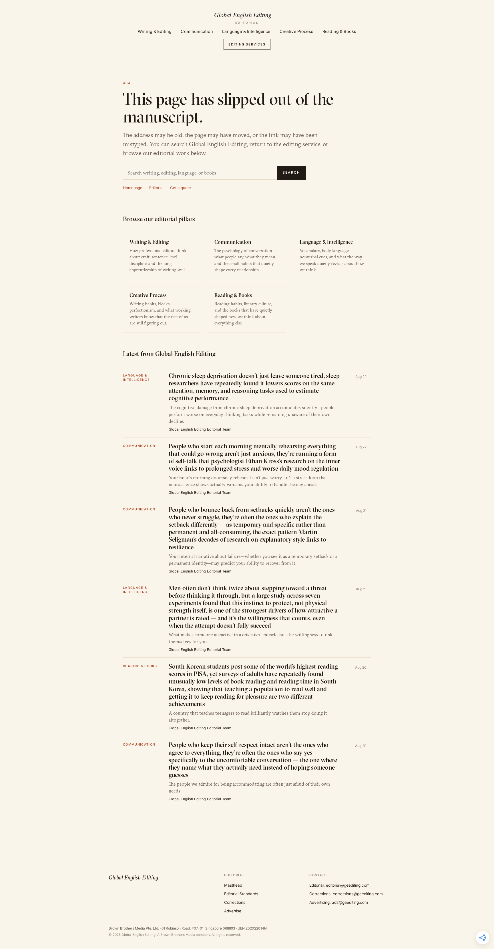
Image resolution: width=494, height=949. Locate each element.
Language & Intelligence (246, 31)
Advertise (232, 911)
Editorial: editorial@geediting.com (339, 885)
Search (291, 172)
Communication (197, 31)
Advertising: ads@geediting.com (338, 902)
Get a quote (180, 187)
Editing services (246, 44)
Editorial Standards (241, 893)
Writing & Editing (155, 31)
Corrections (234, 902)
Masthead (233, 885)
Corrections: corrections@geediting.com (346, 893)
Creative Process (296, 31)
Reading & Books (339, 31)
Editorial (156, 187)
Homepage (132, 187)
